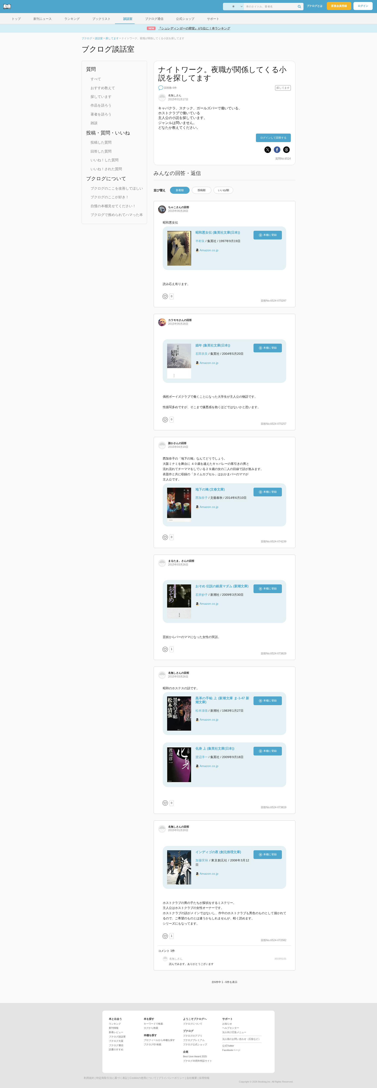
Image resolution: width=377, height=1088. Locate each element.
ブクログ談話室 (117, 1036)
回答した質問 (101, 151)
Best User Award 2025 (195, 1056)
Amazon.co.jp (209, 250)
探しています (101, 96)
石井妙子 (201, 594)
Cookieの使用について (143, 1078)
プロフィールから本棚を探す (159, 1040)
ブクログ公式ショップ (195, 1044)
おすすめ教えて (103, 88)
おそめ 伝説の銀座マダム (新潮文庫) (221, 586)
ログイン (363, 5)
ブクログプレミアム (194, 1040)
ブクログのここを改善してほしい (117, 188)
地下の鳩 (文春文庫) (210, 489)
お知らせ (227, 1023)
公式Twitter (228, 1045)
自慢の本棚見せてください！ (113, 206)
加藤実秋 (201, 860)
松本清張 (201, 710)
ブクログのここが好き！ (110, 197)
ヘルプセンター (230, 1028)
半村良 (200, 241)
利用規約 (89, 1078)
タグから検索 (151, 1028)
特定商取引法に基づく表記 (112, 1078)
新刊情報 (113, 1028)
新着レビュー (116, 1032)
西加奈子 (201, 497)
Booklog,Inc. (264, 1081)
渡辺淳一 (201, 757)
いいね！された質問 (106, 169)
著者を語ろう (101, 114)
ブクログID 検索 (152, 1044)
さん (174, 207)
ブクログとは (314, 5)
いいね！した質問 (104, 160)
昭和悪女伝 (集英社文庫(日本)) (217, 232)
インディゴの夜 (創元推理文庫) (218, 852)
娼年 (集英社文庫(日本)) (212, 345)
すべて (96, 79)
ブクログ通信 (116, 1045)
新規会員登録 (339, 5)
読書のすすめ (116, 1049)
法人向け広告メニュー (234, 1032)
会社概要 (192, 1078)
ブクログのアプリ (192, 1035)
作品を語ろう (101, 105)
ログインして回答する (273, 137)
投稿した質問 (101, 142)
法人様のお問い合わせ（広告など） (241, 1039)
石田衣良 (201, 353)
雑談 (94, 123)
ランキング (115, 1023)
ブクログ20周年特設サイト (197, 1060)
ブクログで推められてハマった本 (117, 215)
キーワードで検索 (153, 1023)
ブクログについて (192, 1023)
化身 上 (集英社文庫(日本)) (214, 748)
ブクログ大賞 (116, 1041)
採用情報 (204, 1078)
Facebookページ (231, 1050)
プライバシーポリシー (171, 1078)
